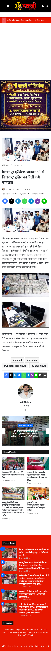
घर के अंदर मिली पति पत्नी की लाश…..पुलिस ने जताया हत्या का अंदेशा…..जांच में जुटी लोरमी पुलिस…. (25, 433)
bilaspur (33, 360)
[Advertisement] (25, 53)
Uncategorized (25, 425)
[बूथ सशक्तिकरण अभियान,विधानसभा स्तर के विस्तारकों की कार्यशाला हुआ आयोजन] (38, 493)
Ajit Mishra (10, 189)
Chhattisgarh (16, 165)
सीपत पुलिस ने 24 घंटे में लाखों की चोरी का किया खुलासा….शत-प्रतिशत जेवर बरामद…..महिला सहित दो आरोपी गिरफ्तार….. (34, 565)
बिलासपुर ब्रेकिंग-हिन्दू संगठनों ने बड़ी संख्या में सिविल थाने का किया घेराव (13, 474)
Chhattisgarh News (16, 365)
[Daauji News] (25, 6)
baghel (18, 360)
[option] (25, 431)
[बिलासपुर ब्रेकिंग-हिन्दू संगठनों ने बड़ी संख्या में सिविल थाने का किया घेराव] (13, 463)
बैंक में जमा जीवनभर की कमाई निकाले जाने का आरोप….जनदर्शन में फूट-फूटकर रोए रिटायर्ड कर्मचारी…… (34, 552)
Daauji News (39, 365)
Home (6, 165)
